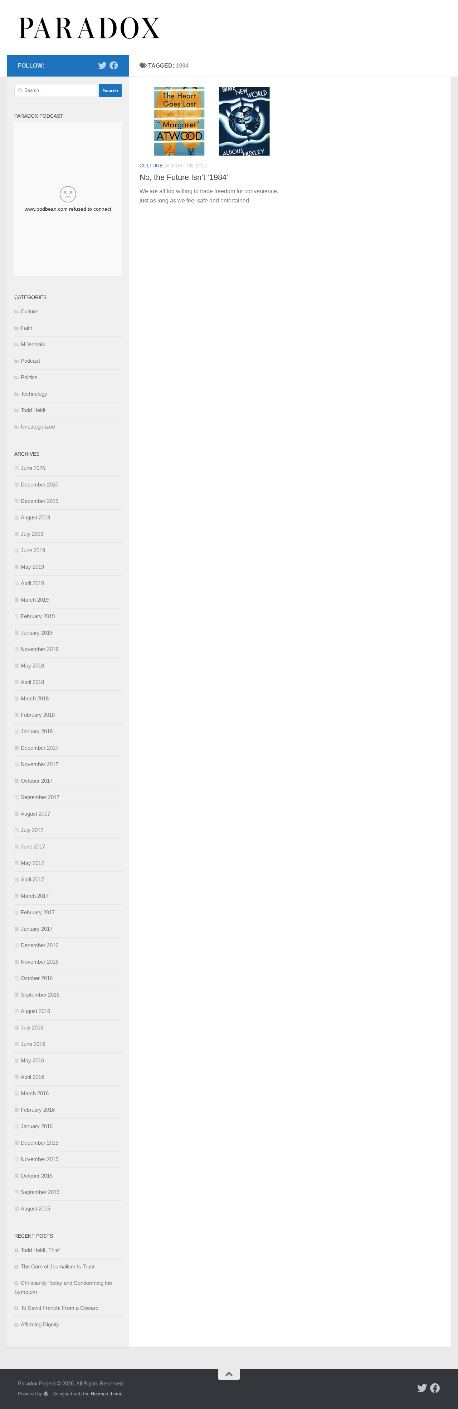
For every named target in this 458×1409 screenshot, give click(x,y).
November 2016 (39, 962)
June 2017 (33, 846)
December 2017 (39, 748)
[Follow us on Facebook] (113, 65)
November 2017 (39, 764)
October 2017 (37, 781)
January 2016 (37, 1126)
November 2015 (39, 1159)
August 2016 (35, 1011)
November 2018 (39, 649)
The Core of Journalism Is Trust (57, 1266)
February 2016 (38, 1110)
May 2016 (32, 1060)
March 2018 (35, 698)
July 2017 (32, 830)
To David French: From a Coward (59, 1308)
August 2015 (35, 1208)
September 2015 (40, 1192)
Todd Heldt (33, 410)
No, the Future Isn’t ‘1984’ (184, 177)
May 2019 (32, 567)
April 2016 (32, 1077)
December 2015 (39, 1143)
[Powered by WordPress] (46, 1393)
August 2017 (35, 814)
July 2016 (32, 1027)
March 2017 (35, 896)
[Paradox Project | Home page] (90, 27)
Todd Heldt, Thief (40, 1250)
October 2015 (37, 1176)
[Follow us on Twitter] (102, 65)
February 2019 (38, 616)
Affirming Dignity (40, 1324)
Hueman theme (106, 1393)
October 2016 (37, 978)
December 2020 (39, 484)
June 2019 (33, 550)
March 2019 (35, 600)
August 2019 (35, 517)
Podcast (30, 361)
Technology (34, 394)
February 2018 (38, 715)
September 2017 (40, 797)
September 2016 (40, 995)
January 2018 (37, 731)
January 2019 (37, 633)
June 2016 (33, 1044)
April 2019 (32, 583)
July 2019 (32, 534)
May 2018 (32, 665)
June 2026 (33, 468)
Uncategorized (38, 427)
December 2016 (39, 945)
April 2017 (32, 879)
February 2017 (38, 912)
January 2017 (37, 929)
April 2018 (32, 682)
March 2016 (35, 1093)
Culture (151, 165)
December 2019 (39, 501)
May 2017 (32, 863)
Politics (29, 377)
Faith (26, 328)
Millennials (33, 344)
